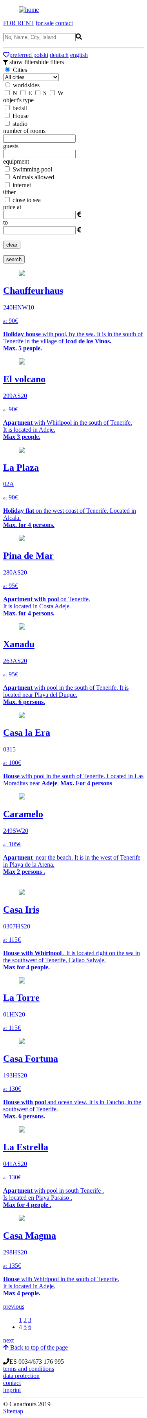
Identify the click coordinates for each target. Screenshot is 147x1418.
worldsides (26, 85)
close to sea (26, 200)
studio (19, 123)
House (20, 115)
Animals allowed (32, 177)
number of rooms (24, 130)
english (79, 55)
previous (13, 1306)
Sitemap (13, 1411)
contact (64, 23)
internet (21, 185)
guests (10, 146)
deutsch (59, 55)
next (8, 1340)
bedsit (19, 108)
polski (40, 55)
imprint (12, 1390)
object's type (18, 100)
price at (12, 207)
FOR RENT (18, 23)
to (5, 222)
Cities (19, 69)
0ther (9, 192)
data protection (21, 1375)
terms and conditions (28, 1368)
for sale (45, 23)
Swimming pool (31, 169)
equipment (16, 161)
